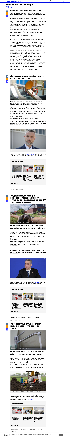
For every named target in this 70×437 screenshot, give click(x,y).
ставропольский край (15, 429)
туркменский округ (24, 429)
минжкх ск (22, 189)
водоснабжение (33, 429)
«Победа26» (30, 399)
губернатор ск (36, 317)
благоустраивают (30, 154)
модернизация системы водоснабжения (18, 317)
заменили (37, 282)
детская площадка (14, 189)
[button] (28, 90)
